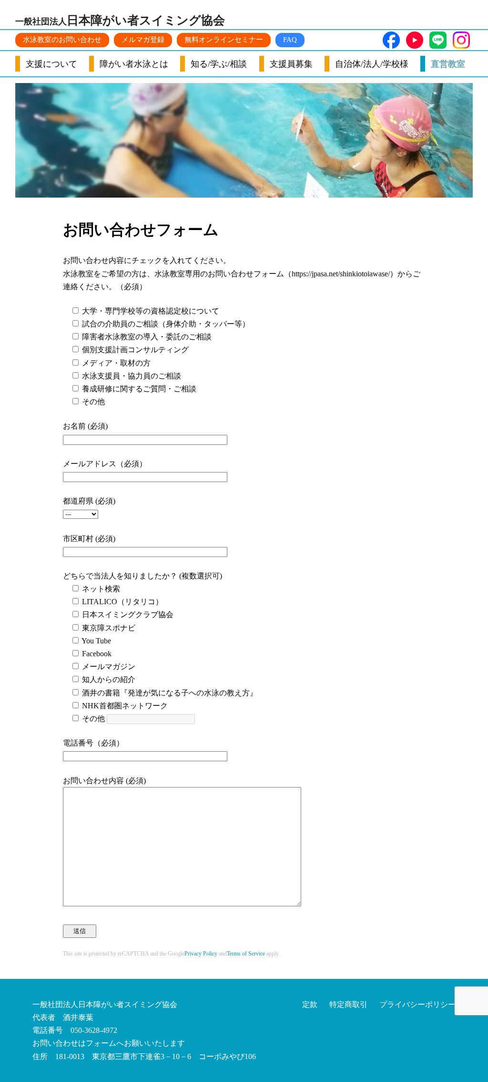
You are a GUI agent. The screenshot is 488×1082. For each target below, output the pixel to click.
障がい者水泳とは (134, 64)
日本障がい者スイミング (120, 20)
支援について (51, 64)
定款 (309, 1004)
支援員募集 (291, 64)
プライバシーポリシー (417, 1004)
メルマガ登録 (143, 39)
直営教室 (448, 64)
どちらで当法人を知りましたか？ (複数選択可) (142, 576)
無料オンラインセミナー (223, 39)
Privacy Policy (200, 953)
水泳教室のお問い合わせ (62, 39)
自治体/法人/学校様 (371, 64)
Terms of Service (246, 953)
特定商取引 (348, 1004)
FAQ (290, 39)
